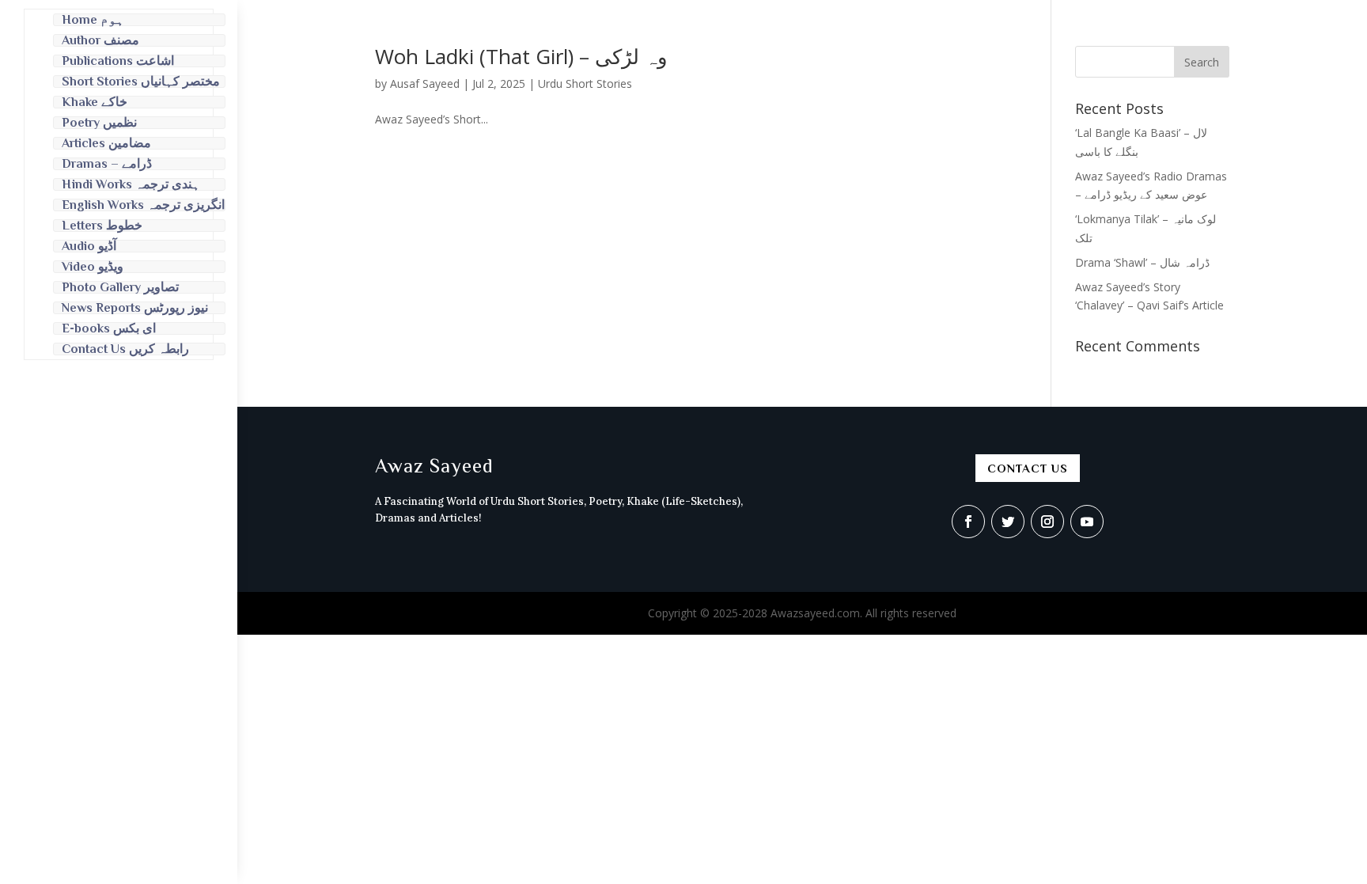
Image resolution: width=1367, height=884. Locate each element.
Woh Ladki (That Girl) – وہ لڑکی (521, 56)
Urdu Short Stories (585, 83)
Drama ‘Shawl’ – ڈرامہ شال (1142, 262)
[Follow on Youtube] (1087, 521)
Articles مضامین (106, 143)
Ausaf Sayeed (425, 83)
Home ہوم (93, 19)
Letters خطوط (102, 225)
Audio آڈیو (89, 246)
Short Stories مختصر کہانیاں (141, 81)
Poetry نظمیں (99, 122)
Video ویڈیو (92, 266)
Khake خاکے (94, 102)
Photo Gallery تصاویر (120, 287)
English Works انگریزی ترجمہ (143, 205)
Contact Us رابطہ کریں (125, 349)
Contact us (1027, 468)
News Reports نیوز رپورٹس (135, 308)
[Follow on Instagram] (1047, 521)
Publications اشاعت (118, 61)
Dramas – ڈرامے (107, 163)
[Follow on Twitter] (1007, 521)
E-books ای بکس (109, 328)
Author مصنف (100, 40)
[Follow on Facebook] (968, 521)
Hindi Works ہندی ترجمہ (131, 184)
